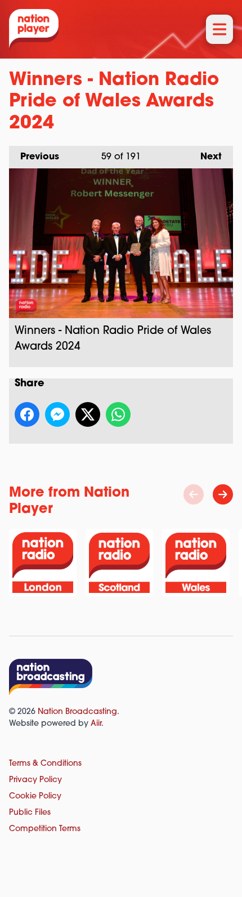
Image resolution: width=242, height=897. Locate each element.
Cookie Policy (35, 796)
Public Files (30, 813)
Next (205, 157)
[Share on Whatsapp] (118, 414)
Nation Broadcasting (77, 712)
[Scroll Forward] (223, 494)
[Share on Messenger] (57, 414)
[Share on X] (87, 414)
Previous (34, 157)
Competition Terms (44, 829)
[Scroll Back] (193, 494)
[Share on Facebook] (27, 414)
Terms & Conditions (45, 764)
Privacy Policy (35, 780)
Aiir (96, 724)
